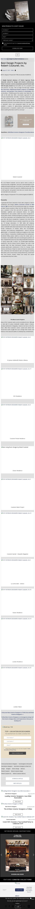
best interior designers (6, 766)
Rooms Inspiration (11, 819)
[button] (33, 855)
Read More (18, 801)
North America (19, 59)
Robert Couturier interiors (19, 773)
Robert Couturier (5, 771)
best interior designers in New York (22, 766)
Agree (17, 906)
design (3, 768)
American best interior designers (9, 764)
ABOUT (17, 896)
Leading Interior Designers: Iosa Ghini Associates (18, 797)
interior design (15, 768)
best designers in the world (25, 764)
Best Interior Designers (7, 59)
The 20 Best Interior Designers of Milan (18, 809)
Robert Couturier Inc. (6, 773)
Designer (8, 768)
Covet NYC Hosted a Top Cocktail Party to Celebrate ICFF (18, 823)
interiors (23, 768)
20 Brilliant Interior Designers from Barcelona (21, 132)
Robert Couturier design (17, 771)
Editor (12, 70)
